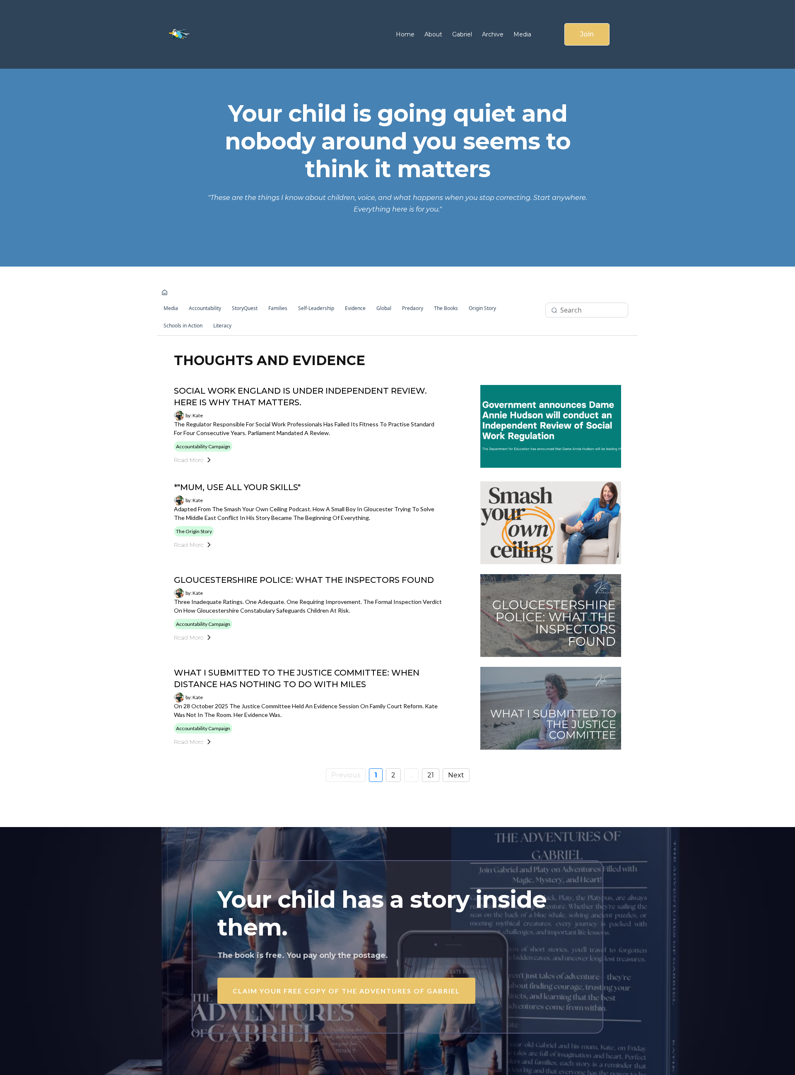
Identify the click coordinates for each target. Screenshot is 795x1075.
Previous (345, 775)
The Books (446, 308)
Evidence (355, 308)
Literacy (222, 325)
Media (171, 308)
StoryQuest (245, 308)
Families (277, 308)
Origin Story (482, 308)
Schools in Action (183, 325)
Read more (188, 460)
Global (383, 308)
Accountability (205, 308)
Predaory (412, 308)
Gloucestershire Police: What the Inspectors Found (304, 580)
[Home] (164, 293)
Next (456, 775)
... (411, 775)
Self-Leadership (316, 308)
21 (430, 775)
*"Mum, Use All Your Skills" (237, 487)
